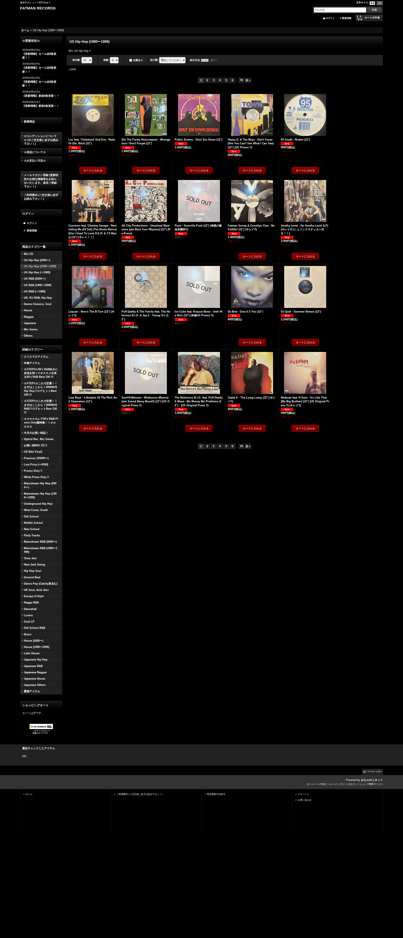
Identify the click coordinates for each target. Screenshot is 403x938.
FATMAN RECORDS (38, 8)
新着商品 (29, 121)
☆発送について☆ (35, 152)
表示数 (76, 60)
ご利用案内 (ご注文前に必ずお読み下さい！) (41, 196)
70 (241, 80)
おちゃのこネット (372, 780)
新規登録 (346, 18)
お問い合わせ (304, 800)
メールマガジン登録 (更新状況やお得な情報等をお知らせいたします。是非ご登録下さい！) (41, 180)
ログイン (330, 18)
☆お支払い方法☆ (35, 160)
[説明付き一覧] (215, 60)
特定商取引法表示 (216, 794)
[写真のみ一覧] (206, 60)
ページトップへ (374, 771)
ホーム (29, 794)
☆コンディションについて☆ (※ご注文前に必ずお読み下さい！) (41, 139)
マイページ (303, 794)
